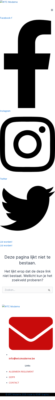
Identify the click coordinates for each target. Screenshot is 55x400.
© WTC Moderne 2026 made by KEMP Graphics (28, 394)
